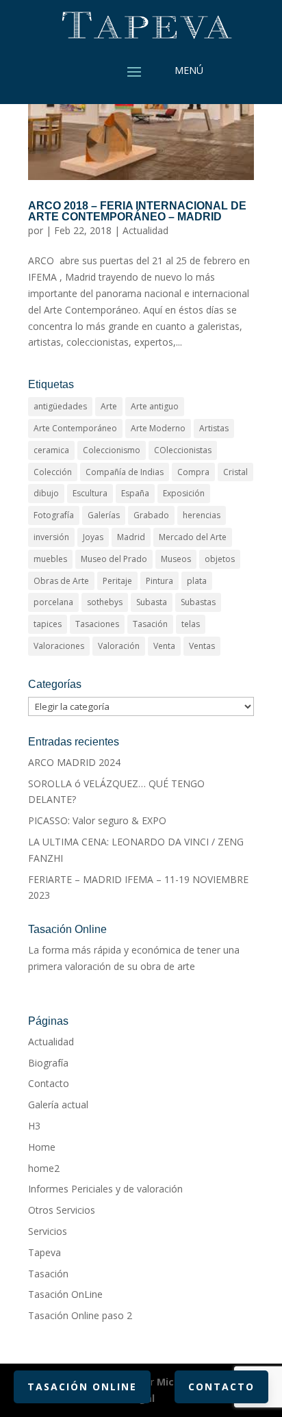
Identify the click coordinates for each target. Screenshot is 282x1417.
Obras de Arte (61, 581)
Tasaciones (97, 624)
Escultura (90, 493)
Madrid (131, 537)
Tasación (150, 624)
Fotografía (54, 515)
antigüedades (60, 406)
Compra (193, 472)
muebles (50, 559)
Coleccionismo (111, 450)
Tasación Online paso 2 (80, 1315)
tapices (48, 624)
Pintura (159, 581)
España (135, 493)
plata (197, 581)
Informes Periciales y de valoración (105, 1188)
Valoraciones (59, 646)
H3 (34, 1125)
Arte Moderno (158, 428)
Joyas (93, 537)
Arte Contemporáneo (75, 428)
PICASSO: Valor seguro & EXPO (97, 820)
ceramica (51, 450)
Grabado (151, 515)
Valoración (119, 646)
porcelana (53, 602)
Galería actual (58, 1104)
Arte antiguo (155, 406)
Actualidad (145, 230)
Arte (109, 406)
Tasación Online (82, 1386)
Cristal (235, 472)
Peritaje (117, 581)
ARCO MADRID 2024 (74, 762)
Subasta (151, 602)
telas (190, 624)
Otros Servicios (61, 1209)
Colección (53, 472)
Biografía (48, 1062)
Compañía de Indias (125, 472)
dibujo (46, 493)
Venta (164, 646)
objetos (220, 559)
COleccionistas (183, 450)
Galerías (104, 515)
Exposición (184, 493)
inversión (51, 537)
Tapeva (44, 1252)
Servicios (47, 1231)
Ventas (202, 646)
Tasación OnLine (65, 1294)
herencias (201, 515)
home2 (44, 1168)
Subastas (198, 602)
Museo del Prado (114, 559)
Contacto (48, 1083)
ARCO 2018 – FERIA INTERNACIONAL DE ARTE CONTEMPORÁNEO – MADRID (137, 211)
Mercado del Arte (193, 537)
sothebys (105, 602)
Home (41, 1146)
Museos (176, 559)
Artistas (214, 428)
